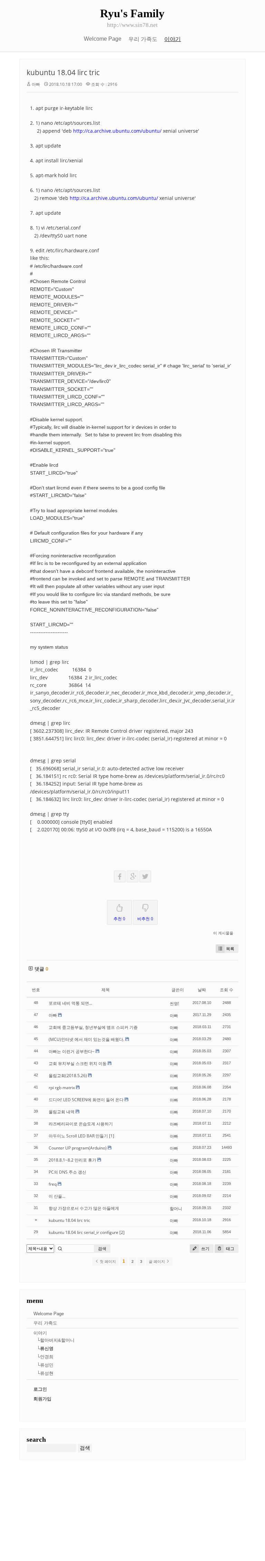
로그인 (40, 1389)
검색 (102, 1248)
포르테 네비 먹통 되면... (70, 1003)
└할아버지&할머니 (56, 1340)
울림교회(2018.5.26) (68, 1075)
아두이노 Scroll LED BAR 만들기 (78, 1136)
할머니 (176, 1209)
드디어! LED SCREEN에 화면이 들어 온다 (86, 1100)
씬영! (174, 1003)
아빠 (36, 84)
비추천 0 (145, 919)
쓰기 (204, 1248)
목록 (230, 949)
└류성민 (45, 1365)
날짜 (202, 990)
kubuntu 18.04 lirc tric (63, 72)
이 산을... (57, 1196)
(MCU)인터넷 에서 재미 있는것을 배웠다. (86, 1039)
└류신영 (45, 1348)
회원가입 (42, 1398)
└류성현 (45, 1373)
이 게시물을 (223, 932)
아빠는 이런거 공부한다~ (72, 1051)
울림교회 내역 (62, 1112)
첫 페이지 (107, 1261)
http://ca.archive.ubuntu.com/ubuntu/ (117, 131)
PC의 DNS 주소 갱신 (67, 1172)
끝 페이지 (157, 1261)
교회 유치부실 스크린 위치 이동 (78, 1063)
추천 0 (119, 919)
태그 (229, 1248)
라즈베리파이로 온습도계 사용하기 (81, 1124)
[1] (111, 1136)
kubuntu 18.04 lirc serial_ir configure (83, 1232)
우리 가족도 (142, 39)
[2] (122, 1232)
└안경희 (45, 1356)
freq (53, 1184)
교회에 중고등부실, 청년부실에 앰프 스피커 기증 (93, 1027)
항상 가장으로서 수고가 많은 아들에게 (84, 1208)
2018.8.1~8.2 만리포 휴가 (72, 1160)
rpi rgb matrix (62, 1088)
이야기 (172, 39)
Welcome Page (102, 39)
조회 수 (226, 990)
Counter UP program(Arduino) (78, 1148)
